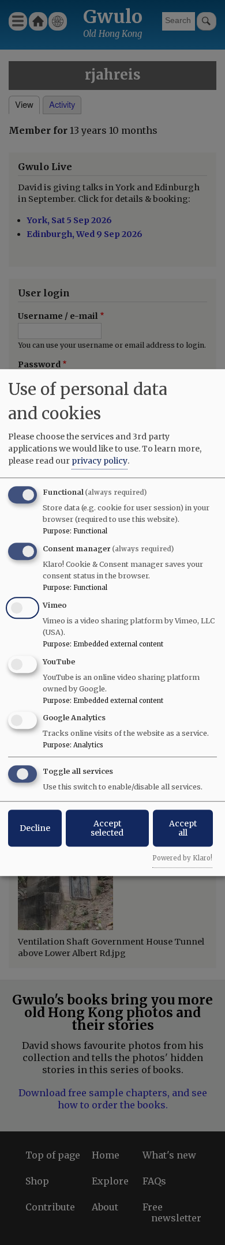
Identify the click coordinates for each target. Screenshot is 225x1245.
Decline (35, 828)
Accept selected (107, 828)
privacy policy (99, 461)
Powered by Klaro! (182, 858)
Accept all (183, 828)
